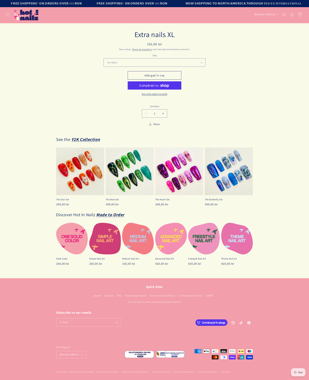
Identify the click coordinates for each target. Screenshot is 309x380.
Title (154, 55)
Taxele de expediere (142, 49)
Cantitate (154, 106)
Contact (109, 295)
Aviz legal (225, 371)
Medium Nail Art (130, 259)
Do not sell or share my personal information (154, 301)
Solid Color (62, 259)
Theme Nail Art (229, 259)
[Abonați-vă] (116, 322)
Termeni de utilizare (161, 371)
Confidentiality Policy (190, 295)
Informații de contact (208, 371)
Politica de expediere (184, 371)
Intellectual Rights (135, 295)
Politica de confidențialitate (135, 371)
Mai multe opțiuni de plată (154, 94)
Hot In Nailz (69, 372)
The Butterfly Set (213, 199)
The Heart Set (162, 199)
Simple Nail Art (97, 259)
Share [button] (156, 124)
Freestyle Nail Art (197, 259)
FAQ (119, 295)
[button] (7, 14)
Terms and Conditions (162, 295)
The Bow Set (112, 199)
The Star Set (62, 199)
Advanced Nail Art (164, 259)
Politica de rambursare (108, 371)
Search (97, 295)
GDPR (209, 295)
